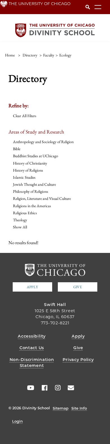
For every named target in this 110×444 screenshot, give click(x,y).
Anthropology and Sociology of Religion (43, 141)
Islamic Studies (24, 177)
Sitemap (61, 408)
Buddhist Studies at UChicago (35, 155)
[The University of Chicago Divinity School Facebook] (42, 388)
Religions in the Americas (32, 205)
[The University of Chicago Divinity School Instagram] (56, 388)
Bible (16, 148)
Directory (30, 55)
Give (77, 287)
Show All (20, 226)
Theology (20, 219)
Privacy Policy (78, 359)
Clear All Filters (24, 115)
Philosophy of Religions (30, 191)
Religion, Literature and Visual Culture (42, 198)
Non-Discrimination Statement (32, 362)
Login (17, 421)
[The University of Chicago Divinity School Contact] (69, 388)
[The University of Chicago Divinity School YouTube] (29, 388)
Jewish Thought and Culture (34, 184)
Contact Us (31, 347)
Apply (32, 287)
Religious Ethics (25, 212)
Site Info (79, 408)
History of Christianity (30, 163)
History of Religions (28, 170)
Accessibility (31, 336)
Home (10, 55)
